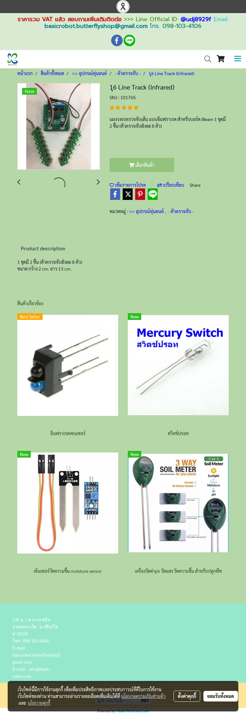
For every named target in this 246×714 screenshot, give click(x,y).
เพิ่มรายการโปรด (130, 185)
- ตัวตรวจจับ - (181, 211)
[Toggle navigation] (238, 59)
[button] (205, 59)
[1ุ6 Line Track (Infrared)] (59, 126)
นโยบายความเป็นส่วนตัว (143, 696)
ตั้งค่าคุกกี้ (187, 696)
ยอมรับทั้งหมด (220, 696)
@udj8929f (196, 19)
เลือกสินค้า (144, 165)
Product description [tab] (43, 248)
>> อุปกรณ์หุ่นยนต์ (147, 211)
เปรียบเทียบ (173, 185)
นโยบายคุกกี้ (39, 703)
